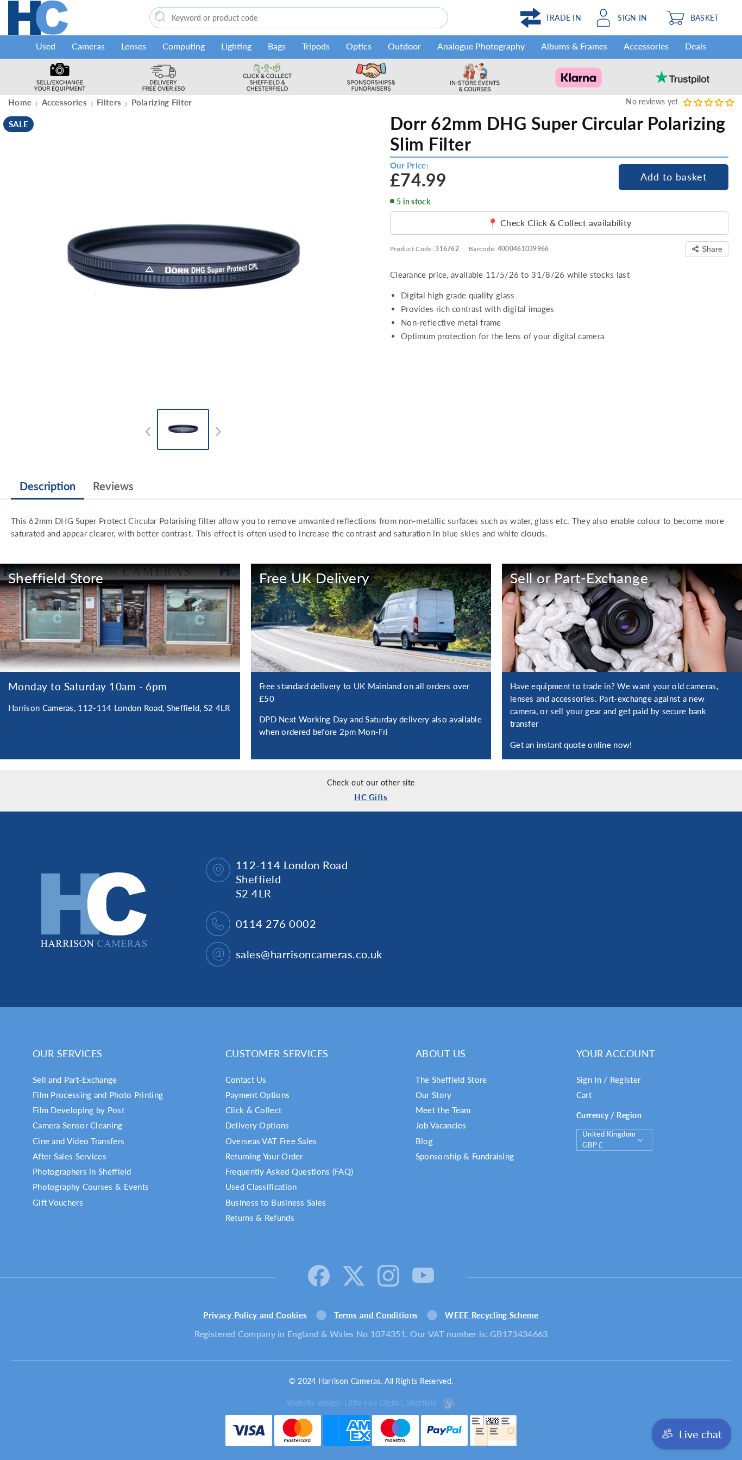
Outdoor (404, 46)
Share (712, 249)
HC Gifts (370, 797)
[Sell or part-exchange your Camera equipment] (622, 618)
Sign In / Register (608, 1079)
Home (20, 102)
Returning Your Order (264, 1156)
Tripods (316, 46)
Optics (359, 46)
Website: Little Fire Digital (362, 1402)
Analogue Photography (481, 46)
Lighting (236, 46)
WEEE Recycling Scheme (491, 1315)
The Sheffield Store (451, 1079)
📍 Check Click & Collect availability (559, 222)
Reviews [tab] (113, 485)
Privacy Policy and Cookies (255, 1315)
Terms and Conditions (376, 1315)
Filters (109, 102)
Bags (277, 46)
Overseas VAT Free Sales (271, 1141)
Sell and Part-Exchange (75, 1079)
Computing (183, 46)
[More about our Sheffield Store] (120, 618)
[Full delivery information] (371, 618)
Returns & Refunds (259, 1217)
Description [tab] (48, 485)
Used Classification (261, 1186)
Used (45, 46)
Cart (584, 1095)
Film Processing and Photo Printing (98, 1095)
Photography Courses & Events (91, 1186)
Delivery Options (257, 1125)
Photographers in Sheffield (82, 1171)
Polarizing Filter (161, 102)
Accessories (646, 46)
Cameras (88, 46)
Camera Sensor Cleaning (78, 1125)
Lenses (133, 46)
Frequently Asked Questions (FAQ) (289, 1171)
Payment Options (257, 1095)
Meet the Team (443, 1110)
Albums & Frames (574, 46)
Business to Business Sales (275, 1202)
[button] (697, 17)
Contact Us (246, 1079)
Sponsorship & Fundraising (465, 1156)
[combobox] (298, 17)
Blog (424, 1141)
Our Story (434, 1095)
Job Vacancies (441, 1125)
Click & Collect (253, 1110)
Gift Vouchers (58, 1202)
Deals (695, 46)
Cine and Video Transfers (78, 1141)
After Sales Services (69, 1156)
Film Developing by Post (78, 1110)
